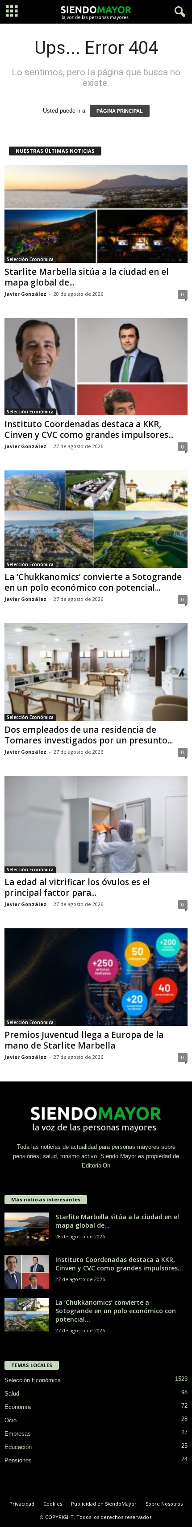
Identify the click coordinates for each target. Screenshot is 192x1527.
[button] (178, 12)
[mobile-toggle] (12, 12)
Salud (11, 1393)
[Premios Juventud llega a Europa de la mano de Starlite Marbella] (96, 977)
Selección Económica (30, 259)
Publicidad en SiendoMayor (104, 1503)
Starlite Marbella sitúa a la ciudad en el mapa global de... (86, 277)
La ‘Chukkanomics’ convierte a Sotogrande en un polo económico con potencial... (93, 582)
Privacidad (21, 1503)
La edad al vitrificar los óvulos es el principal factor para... (77, 887)
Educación (18, 1447)
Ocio (10, 1420)
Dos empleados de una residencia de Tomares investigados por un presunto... (88, 735)
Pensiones (18, 1460)
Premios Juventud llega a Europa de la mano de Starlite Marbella (83, 1040)
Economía (17, 1407)
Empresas (17, 1433)
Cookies (52, 1503)
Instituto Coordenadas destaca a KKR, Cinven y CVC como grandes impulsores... (89, 429)
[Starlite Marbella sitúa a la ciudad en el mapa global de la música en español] (96, 214)
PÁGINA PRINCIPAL (119, 111)
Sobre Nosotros (164, 1503)
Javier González (25, 293)
